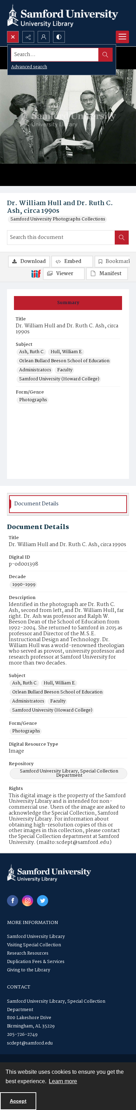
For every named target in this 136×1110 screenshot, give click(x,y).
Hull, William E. (67, 352)
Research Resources (27, 953)
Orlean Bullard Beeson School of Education (64, 361)
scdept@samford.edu (30, 1043)
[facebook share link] (12, 900)
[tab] (68, 303)
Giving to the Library (28, 970)
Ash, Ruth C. (32, 352)
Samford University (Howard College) (59, 379)
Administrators (35, 370)
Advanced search (29, 67)
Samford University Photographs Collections (57, 219)
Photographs (33, 400)
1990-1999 (24, 584)
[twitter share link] (42, 900)
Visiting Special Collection (34, 945)
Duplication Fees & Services (36, 961)
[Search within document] (122, 237)
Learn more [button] (63, 1081)
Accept (18, 1101)
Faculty (65, 370)
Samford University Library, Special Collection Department (69, 773)
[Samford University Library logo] (63, 15)
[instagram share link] (27, 900)
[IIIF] (35, 273)
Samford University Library (36, 936)
